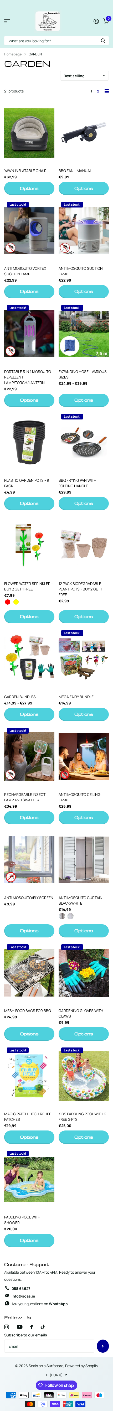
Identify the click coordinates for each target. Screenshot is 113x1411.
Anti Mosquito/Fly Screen (28, 897)
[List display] (107, 91)
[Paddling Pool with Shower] (29, 1179)
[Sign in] (96, 21)
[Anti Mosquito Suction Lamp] (84, 230)
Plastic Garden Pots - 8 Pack (26, 483)
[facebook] (31, 1327)
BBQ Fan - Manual (75, 170)
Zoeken (103, 40)
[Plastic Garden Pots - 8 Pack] (29, 442)
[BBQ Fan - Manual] (84, 132)
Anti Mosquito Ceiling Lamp (79, 797)
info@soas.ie (23, 1296)
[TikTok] (43, 1327)
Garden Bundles (20, 696)
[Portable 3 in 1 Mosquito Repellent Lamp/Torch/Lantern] (29, 333)
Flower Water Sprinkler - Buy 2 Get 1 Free (28, 586)
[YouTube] (19, 1327)
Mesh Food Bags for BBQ (27, 1010)
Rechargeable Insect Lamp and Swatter (24, 797)
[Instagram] (6, 1327)
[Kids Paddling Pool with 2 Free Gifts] (84, 1076)
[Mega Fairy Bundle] (84, 658)
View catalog (7, 21)
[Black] (62, 917)
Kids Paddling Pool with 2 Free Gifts (82, 1116)
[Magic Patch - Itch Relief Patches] (29, 1076)
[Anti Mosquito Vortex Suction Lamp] (29, 230)
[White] (70, 917)
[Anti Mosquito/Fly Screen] (29, 859)
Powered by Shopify (81, 1365)
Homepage (13, 54)
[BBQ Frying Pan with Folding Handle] (84, 442)
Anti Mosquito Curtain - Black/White (82, 900)
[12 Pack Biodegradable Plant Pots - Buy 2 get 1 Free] (84, 545)
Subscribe (103, 1346)
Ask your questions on (40, 1303)
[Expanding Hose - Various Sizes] (84, 333)
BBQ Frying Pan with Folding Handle (77, 483)
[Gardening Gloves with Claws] (84, 973)
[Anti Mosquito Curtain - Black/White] (84, 859)
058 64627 (21, 1288)
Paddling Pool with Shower (22, 1220)
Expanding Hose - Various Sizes (83, 374)
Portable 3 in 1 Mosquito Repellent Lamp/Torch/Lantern (27, 377)
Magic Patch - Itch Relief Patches (27, 1116)
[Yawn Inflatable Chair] (29, 132)
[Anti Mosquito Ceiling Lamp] (84, 756)
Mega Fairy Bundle (76, 696)
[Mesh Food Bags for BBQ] (29, 973)
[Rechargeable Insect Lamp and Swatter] (29, 756)
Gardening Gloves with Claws (81, 1013)
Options (29, 188)
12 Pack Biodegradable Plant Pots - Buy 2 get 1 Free (80, 589)
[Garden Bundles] (29, 658)
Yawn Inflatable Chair (25, 170)
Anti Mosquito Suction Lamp (81, 271)
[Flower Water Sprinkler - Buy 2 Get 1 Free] (29, 545)
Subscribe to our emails (25, 1334)
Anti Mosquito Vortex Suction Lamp (25, 271)
